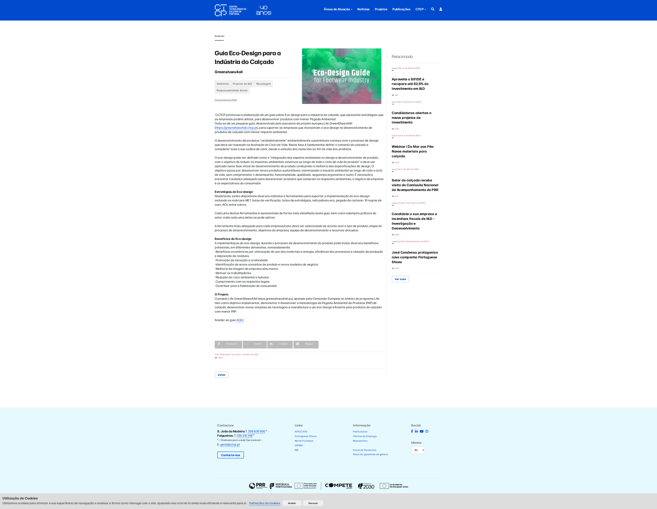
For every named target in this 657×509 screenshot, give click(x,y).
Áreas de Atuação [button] (337, 9)
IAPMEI (299, 445)
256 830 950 (256, 431)
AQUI (239, 320)
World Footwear (304, 440)
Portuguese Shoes (306, 436)
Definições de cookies (265, 503)
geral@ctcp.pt (230, 444)
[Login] (441, 9)
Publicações (401, 9)
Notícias (363, 9)
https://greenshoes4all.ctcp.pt (236, 127)
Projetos (381, 9)
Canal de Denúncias (364, 449)
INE (297, 449)
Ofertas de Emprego (365, 436)
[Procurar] (433, 9)
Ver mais (400, 279)
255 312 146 (245, 435)
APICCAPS (301, 431)
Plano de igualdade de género (370, 454)
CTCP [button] (420, 9)
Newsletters (360, 440)
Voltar (222, 374)
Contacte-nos (230, 455)
